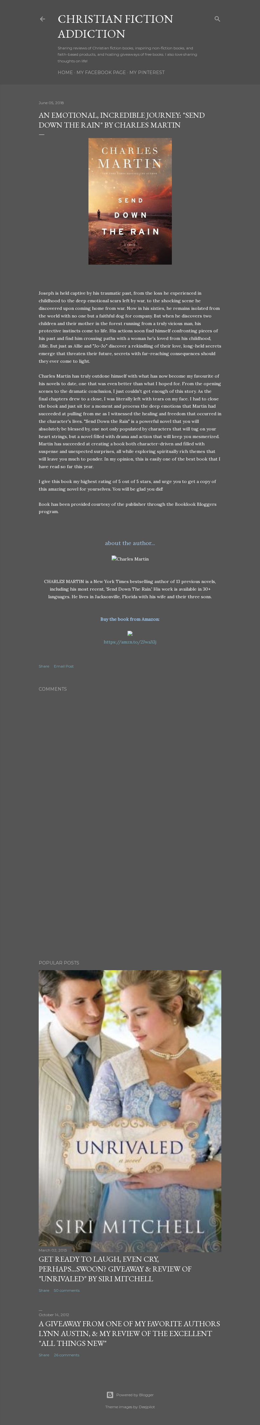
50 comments (67, 1290)
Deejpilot (147, 1406)
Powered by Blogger (135, 1394)
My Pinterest (147, 72)
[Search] (217, 17)
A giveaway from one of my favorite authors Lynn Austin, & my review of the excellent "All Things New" (129, 1333)
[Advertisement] (130, 900)
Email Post (64, 666)
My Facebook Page (101, 72)
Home (65, 72)
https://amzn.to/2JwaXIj (130, 642)
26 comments (66, 1355)
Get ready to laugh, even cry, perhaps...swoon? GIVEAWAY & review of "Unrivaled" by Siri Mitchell (115, 1269)
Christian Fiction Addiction (115, 26)
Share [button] (44, 666)
